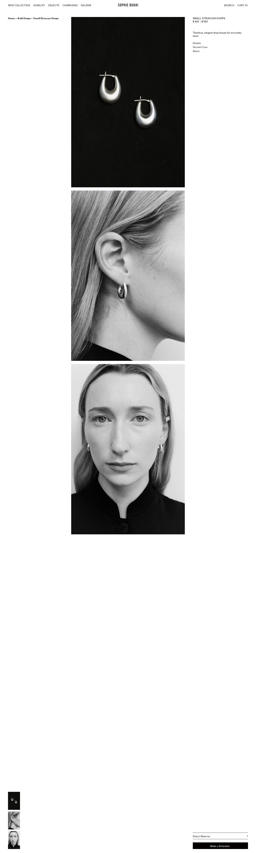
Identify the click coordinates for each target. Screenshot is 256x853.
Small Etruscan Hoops (46, 18)
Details (197, 43)
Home (11, 18)
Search (229, 5)
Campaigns (70, 5)
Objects (53, 5)
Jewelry (39, 5)
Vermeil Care (200, 47)
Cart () (242, 5)
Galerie (86, 5)
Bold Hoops (24, 18)
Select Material (201, 836)
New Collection (19, 5)
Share (196, 51)
